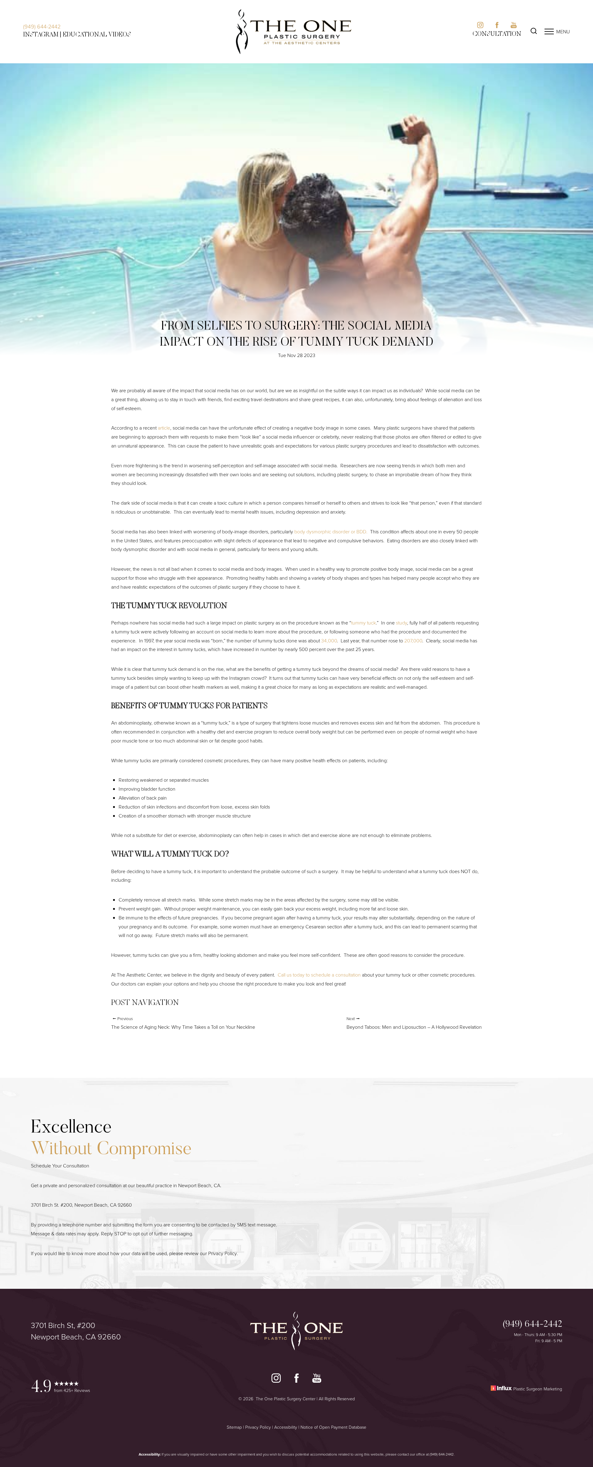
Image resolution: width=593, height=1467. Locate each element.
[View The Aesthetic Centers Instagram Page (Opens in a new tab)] (480, 26)
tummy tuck (363, 622)
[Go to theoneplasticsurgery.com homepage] (293, 31)
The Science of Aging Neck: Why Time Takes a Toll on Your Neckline (183, 1023)
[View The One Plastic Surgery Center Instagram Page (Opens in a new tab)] (276, 1379)
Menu (563, 31)
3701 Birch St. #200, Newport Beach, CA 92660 (81, 1204)
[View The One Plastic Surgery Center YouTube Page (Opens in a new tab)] (316, 1379)
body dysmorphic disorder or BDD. (331, 531)
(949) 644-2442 (42, 26)
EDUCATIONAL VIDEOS (97, 35)
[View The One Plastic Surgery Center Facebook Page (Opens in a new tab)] (296, 1379)
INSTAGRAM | (42, 35)
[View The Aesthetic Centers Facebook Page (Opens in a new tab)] (497, 26)
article (164, 427)
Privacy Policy (222, 1253)
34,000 (328, 640)
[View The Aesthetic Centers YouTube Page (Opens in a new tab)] (514, 26)
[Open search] (534, 32)
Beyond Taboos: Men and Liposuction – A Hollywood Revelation (414, 1023)
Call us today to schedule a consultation (319, 974)
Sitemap (234, 1427)
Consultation (497, 34)
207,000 (413, 640)
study (401, 622)
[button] (549, 31)
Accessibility (285, 1427)
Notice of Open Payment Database (333, 1427)
